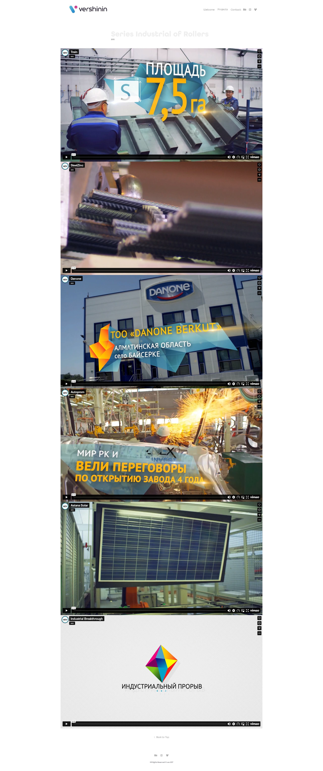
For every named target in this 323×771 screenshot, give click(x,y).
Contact (236, 9)
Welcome (209, 9)
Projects (223, 9)
